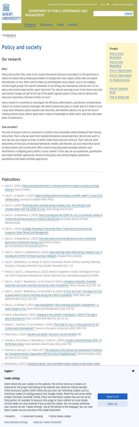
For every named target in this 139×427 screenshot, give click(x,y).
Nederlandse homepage (123, 4)
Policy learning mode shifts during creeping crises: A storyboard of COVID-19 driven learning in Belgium (53, 254)
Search (128, 13)
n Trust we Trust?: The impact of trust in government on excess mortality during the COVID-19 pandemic (53, 293)
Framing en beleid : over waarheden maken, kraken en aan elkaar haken (63, 363)
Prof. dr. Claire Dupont (121, 75)
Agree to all (113, 396)
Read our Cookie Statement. (47, 422)
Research (11, 35)
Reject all (112, 404)
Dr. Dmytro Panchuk (120, 80)
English (8, 371)
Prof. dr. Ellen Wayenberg (116, 64)
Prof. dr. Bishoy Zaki (119, 97)
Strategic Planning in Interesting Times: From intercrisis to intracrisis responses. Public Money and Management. (48, 230)
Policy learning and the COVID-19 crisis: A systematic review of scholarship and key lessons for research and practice (53, 217)
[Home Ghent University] (11, 9)
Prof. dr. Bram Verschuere (116, 55)
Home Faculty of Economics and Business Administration (72, 4)
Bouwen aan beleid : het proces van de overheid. (52, 334)
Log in (103, 4)
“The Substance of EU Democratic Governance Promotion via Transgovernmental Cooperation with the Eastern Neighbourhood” (53, 352)
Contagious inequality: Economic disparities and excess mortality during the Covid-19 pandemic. (50, 283)
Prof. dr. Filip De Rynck (121, 70)
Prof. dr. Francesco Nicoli (119, 90)
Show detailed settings (16, 422)
